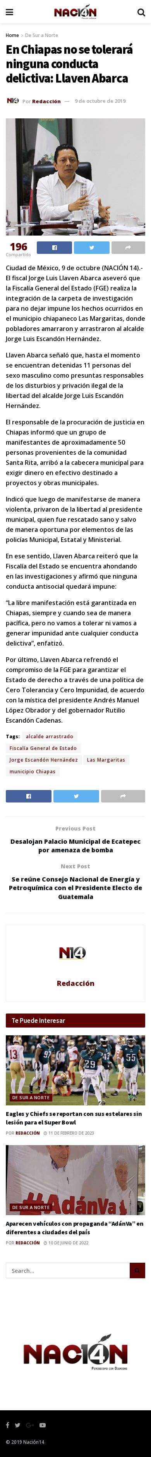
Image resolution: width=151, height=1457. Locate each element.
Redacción (46, 100)
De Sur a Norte (41, 35)
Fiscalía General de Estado (43, 748)
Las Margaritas (106, 760)
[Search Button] (137, 1270)
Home (12, 35)
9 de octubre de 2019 (100, 100)
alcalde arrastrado (50, 736)
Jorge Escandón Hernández (44, 760)
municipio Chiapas (33, 771)
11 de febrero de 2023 (70, 1133)
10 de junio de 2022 (67, 1243)
